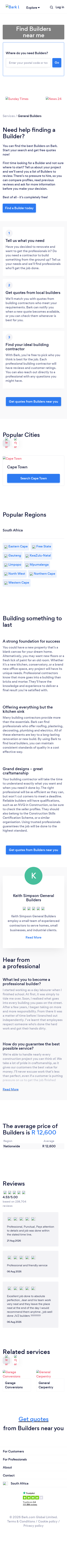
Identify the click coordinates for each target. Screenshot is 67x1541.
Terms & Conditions (21, 1521)
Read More (11, 1089)
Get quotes (34, 1419)
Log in (60, 7)
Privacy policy (33, 1526)
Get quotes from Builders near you (33, 401)
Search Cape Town (33, 478)
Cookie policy (48, 1521)
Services (9, 116)
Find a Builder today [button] (19, 208)
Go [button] (57, 62)
